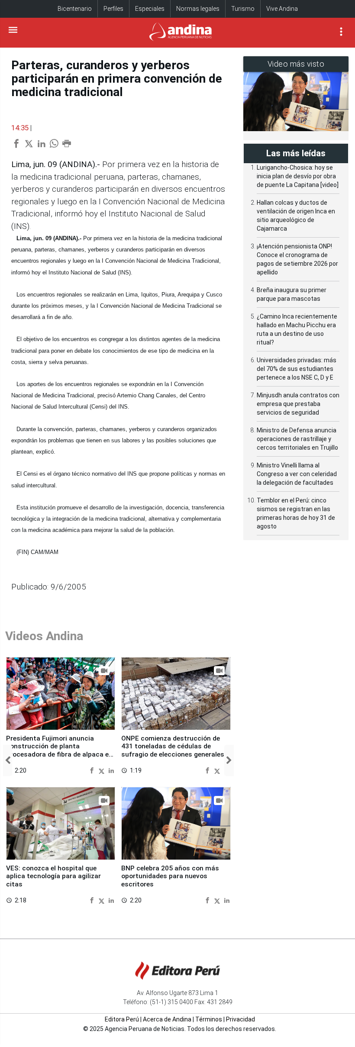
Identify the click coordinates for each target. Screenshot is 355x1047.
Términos (208, 1019)
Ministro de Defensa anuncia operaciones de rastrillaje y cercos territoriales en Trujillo (297, 439)
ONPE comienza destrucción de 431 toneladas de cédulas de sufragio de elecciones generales (172, 746)
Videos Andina (44, 636)
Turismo (243, 8)
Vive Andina (282, 8)
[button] (7, 760)
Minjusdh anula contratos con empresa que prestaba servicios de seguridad (298, 404)
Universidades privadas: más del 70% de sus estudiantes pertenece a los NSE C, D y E (296, 369)
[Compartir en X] (102, 770)
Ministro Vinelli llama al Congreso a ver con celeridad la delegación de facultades (297, 474)
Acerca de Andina (167, 1019)
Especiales (150, 8)
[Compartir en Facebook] (93, 770)
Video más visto (296, 63)
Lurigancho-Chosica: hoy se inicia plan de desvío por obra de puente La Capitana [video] (298, 176)
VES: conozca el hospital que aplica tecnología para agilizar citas (53, 876)
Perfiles (113, 8)
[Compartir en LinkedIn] (111, 770)
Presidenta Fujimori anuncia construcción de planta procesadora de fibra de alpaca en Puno (59, 750)
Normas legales (197, 8)
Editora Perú (122, 1019)
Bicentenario (75, 8)
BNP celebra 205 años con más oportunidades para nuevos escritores (170, 876)
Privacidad (240, 1019)
